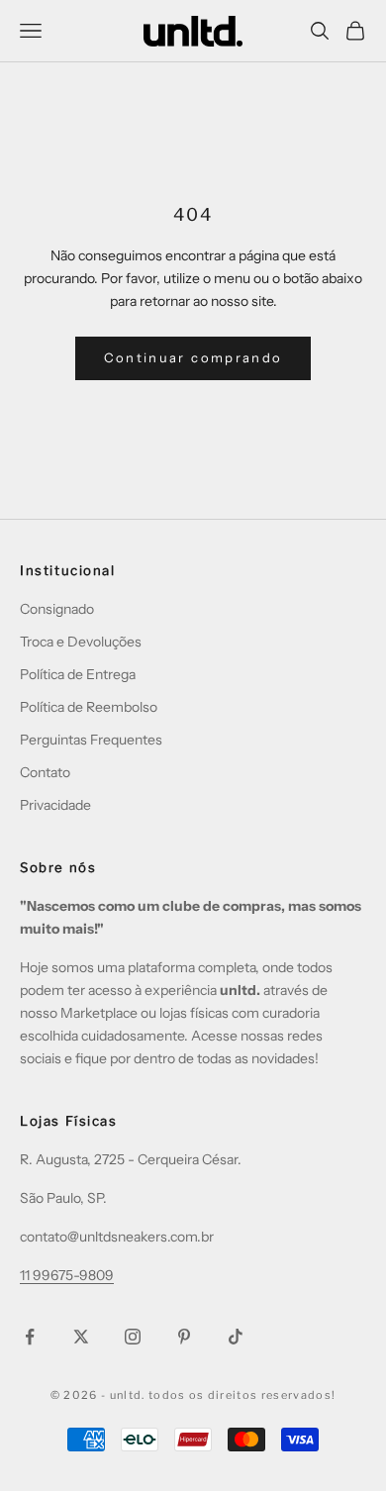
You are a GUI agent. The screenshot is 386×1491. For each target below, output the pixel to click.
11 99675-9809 (67, 1275)
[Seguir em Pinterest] (184, 1336)
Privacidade (55, 805)
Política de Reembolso (88, 707)
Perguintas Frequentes (91, 739)
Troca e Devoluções (81, 641)
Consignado (57, 609)
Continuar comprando (193, 357)
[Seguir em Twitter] (81, 1336)
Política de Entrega (78, 674)
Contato (45, 772)
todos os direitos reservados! (242, 1395)
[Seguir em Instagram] (133, 1336)
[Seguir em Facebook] (30, 1336)
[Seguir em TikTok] (235, 1336)
